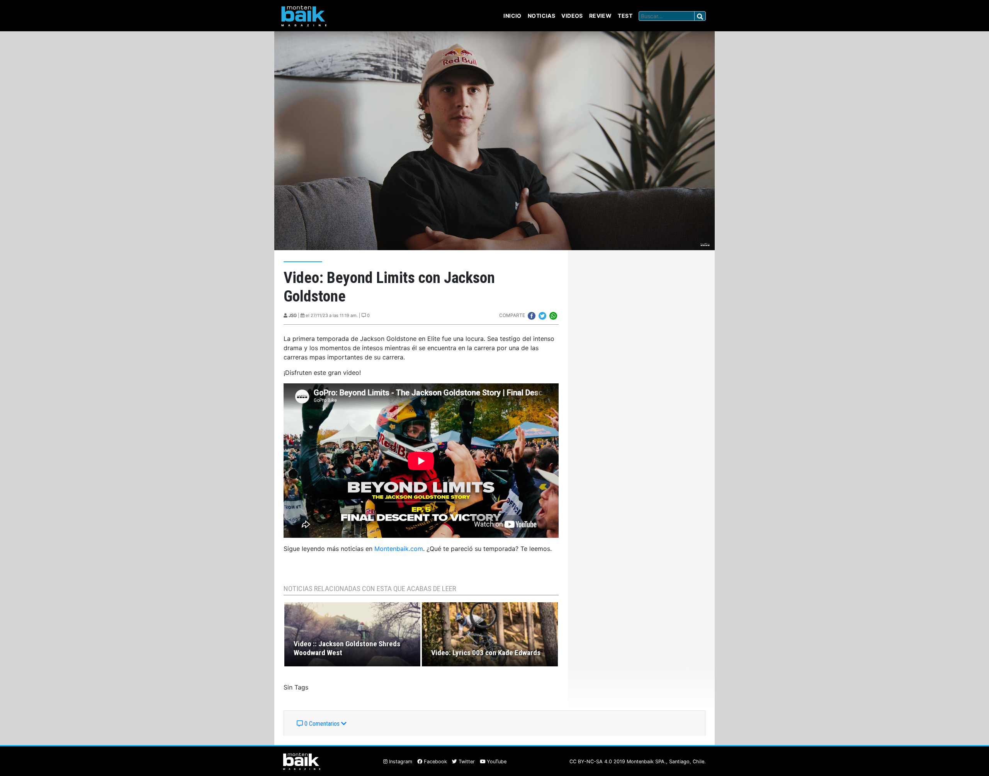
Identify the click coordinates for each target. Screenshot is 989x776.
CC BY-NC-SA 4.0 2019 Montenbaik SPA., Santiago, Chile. (637, 761)
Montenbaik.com (398, 548)
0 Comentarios (322, 723)
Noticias (541, 15)
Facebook (434, 761)
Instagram (399, 761)
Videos (572, 15)
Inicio (512, 15)
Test (625, 15)
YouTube (495, 761)
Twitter (466, 761)
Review (600, 15)
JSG (293, 315)
